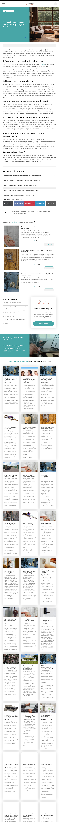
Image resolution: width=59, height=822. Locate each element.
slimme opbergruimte (37, 211)
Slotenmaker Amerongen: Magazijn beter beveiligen (10, 475)
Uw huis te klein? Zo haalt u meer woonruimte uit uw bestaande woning (46, 717)
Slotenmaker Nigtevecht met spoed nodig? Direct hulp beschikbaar (29, 380)
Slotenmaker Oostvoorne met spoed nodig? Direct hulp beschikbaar (37, 274)
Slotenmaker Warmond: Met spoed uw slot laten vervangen (10, 428)
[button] (3, 3)
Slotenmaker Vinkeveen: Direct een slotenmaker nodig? (47, 427)
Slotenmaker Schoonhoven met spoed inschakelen (33, 227)
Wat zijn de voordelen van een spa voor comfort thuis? (29, 175)
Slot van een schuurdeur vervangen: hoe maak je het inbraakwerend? (29, 571)
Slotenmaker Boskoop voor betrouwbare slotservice (29, 815)
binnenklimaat (14, 211)
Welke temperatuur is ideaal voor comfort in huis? (29, 185)
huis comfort (24, 211)
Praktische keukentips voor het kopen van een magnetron (29, 766)
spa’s (43, 64)
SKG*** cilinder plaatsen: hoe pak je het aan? (28, 621)
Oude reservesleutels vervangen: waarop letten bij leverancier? (10, 621)
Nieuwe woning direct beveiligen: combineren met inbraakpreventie (29, 667)
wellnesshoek (22, 213)
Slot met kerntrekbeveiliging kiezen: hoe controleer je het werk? (47, 621)
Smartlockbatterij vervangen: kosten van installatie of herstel (47, 525)
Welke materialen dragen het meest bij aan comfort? (29, 190)
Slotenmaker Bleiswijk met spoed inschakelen (14, 319)
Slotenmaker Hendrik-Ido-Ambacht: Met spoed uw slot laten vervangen (15, 315)
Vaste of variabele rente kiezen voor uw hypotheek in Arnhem (11, 766)
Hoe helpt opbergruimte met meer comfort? (29, 195)
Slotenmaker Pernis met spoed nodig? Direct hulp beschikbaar (46, 380)
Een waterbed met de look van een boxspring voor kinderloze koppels (11, 717)
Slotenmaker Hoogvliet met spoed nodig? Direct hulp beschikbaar (10, 380)
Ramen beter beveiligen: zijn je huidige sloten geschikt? (9, 571)
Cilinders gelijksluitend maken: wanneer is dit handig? (47, 571)
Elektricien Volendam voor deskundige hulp (47, 814)
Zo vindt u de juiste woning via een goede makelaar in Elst (29, 717)
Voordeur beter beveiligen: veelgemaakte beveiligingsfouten (46, 476)
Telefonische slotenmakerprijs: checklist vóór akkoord (47, 667)
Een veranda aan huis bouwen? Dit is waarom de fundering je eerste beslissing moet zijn (11, 816)
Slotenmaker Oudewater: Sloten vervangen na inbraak (29, 475)
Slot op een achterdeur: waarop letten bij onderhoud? (11, 525)
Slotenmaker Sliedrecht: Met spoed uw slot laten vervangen (36, 251)
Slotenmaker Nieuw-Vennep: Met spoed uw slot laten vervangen (29, 427)
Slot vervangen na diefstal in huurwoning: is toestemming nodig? (11, 667)
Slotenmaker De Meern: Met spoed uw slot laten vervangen (15, 322)
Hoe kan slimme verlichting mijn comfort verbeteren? (29, 180)
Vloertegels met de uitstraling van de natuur (46, 766)
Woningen (10, 11)
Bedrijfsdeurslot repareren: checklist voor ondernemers (28, 525)
